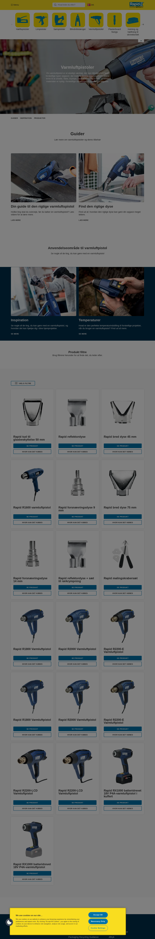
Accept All (98, 915)
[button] (9, 922)
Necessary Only (98, 921)
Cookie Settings (98, 928)
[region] (68, 921)
